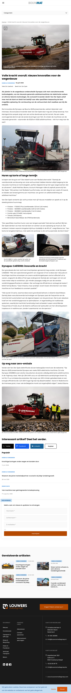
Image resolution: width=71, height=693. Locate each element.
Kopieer (51, 446)
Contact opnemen (20, 634)
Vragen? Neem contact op (53, 607)
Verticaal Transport (6, 652)
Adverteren (21, 629)
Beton (5, 657)
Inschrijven (35, 533)
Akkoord (62, 689)
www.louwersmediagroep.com (57, 677)
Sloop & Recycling (6, 641)
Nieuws (5, 627)
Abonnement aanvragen (21, 639)
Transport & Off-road (7, 635)
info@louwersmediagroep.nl (56, 639)
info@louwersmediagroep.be (57, 667)
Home (4, 22)
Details (53, 689)
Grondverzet (7, 631)
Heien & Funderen (8, 83)
